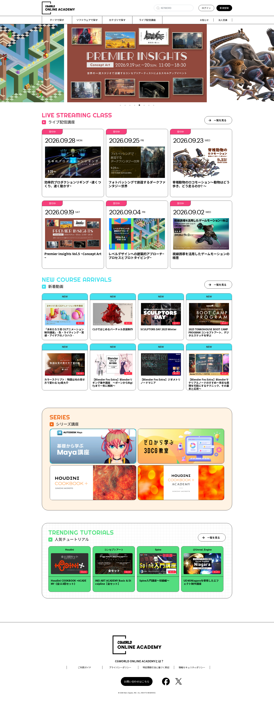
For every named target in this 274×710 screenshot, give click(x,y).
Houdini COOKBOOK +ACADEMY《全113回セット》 (68, 582)
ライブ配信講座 (147, 20)
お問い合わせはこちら (136, 681)
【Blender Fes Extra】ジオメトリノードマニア (160, 381)
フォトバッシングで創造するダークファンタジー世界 (137, 184)
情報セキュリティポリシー (192, 667)
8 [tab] (153, 105)
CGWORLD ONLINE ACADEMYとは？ (139, 661)
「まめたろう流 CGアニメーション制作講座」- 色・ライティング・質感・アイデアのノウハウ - (64, 332)
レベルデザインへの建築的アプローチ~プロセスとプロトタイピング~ (136, 255)
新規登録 (224, 8)
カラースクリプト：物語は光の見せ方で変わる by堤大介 (64, 381)
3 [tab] (129, 105)
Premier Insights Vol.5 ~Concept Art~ (72, 255)
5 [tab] (139, 105)
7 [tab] (148, 105)
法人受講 (222, 20)
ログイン (206, 8)
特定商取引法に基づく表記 (156, 667)
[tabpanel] (137, 63)
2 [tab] (125, 105)
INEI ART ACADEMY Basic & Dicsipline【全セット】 (113, 582)
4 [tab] (134, 105)
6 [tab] (144, 105)
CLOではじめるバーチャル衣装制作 (112, 329)
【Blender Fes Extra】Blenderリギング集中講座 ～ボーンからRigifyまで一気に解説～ (112, 382)
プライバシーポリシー (120, 667)
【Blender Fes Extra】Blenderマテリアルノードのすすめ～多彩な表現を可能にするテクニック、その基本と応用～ (209, 384)
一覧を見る (220, 120)
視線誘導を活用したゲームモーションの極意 (201, 255)
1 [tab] (120, 105)
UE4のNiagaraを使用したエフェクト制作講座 (201, 582)
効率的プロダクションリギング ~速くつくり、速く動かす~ (72, 184)
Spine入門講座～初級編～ (154, 580)
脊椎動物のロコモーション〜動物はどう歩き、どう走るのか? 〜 (201, 184)
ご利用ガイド (84, 667)
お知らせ (204, 20)
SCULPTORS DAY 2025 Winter (158, 329)
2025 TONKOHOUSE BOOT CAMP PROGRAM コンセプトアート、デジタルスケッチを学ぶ (209, 332)
